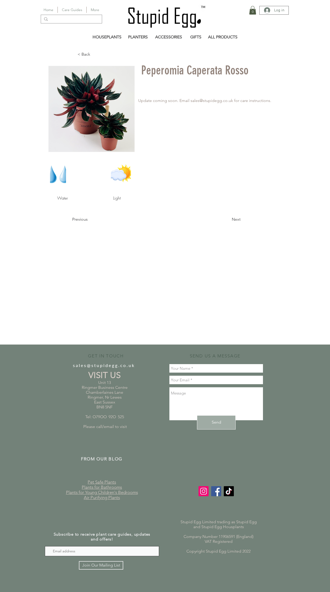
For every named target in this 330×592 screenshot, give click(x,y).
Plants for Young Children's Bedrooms (102, 492)
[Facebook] (216, 491)
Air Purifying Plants (102, 497)
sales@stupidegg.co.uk (212, 100)
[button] (252, 10)
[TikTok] (229, 491)
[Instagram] (204, 491)
